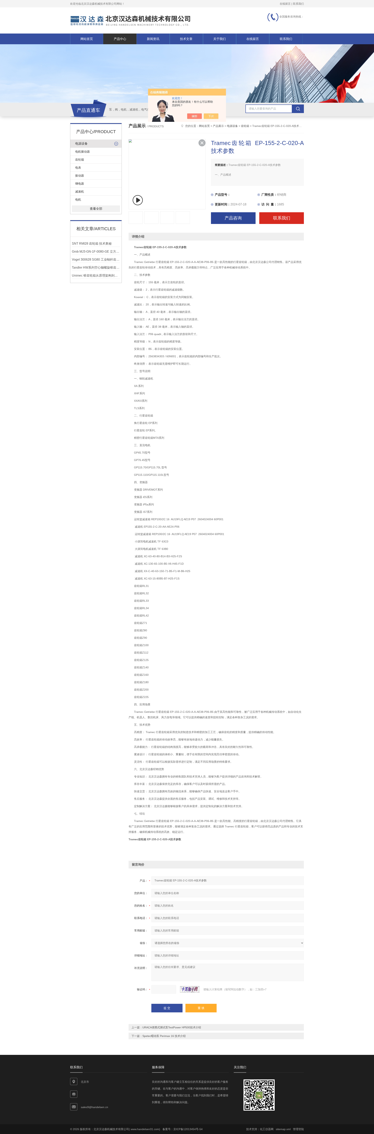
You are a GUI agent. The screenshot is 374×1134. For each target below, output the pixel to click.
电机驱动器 (82, 151)
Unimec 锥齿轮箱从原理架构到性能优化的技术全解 (96, 275)
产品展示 (218, 125)
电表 (78, 167)
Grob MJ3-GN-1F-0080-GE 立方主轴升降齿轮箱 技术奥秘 (96, 251)
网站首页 (86, 39)
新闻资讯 (153, 39)
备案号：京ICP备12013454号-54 (182, 1129)
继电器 (79, 183)
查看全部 (96, 208)
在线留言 (285, 3)
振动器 (79, 175)
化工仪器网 (266, 1129)
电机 (78, 199)
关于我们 (219, 39)
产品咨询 (233, 218)
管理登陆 (298, 1129)
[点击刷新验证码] (189, 989)
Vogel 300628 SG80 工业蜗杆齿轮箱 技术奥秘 (96, 259)
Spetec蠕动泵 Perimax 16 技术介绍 (164, 1036)
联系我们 (298, 3)
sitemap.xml (283, 1129)
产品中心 (120, 39)
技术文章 (186, 39)
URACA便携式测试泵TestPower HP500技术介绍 (171, 1027)
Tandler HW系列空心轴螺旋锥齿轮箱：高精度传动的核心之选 (96, 267)
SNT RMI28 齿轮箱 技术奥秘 (92, 243)
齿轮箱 (79, 159)
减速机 (79, 191)
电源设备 (81, 143)
